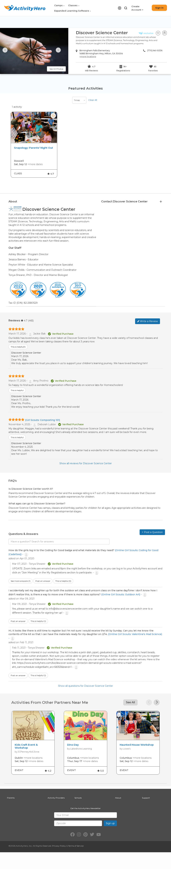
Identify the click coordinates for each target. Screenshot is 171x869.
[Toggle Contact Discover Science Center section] (160, 201)
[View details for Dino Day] (85, 725)
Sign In (159, 7)
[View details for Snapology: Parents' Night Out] (34, 127)
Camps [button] (58, 5)
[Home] (24, 8)
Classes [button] (73, 5)
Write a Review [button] (148, 321)
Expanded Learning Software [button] (72, 10)
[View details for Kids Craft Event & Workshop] (33, 725)
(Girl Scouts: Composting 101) (42, 420)
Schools (78, 798)
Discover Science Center (102, 32)
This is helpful (63, 581)
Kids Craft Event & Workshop (26, 746)
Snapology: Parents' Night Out (33, 147)
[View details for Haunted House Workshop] (138, 725)
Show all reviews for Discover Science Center (85, 463)
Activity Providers (56, 798)
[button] (125, 8)
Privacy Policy (59, 846)
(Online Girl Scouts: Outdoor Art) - (121, 594)
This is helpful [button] (18, 347)
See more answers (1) (20, 581)
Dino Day (73, 744)
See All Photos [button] (56, 69)
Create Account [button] (136, 8)
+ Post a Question (152, 532)
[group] (34, 145)
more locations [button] (87, 56)
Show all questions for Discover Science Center (85, 685)
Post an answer (42, 581)
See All (130, 702)
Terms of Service (75, 846)
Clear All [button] (92, 100)
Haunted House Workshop (137, 744)
